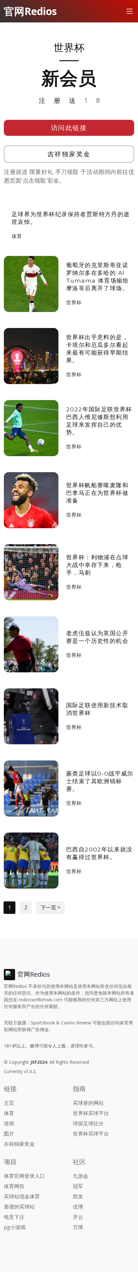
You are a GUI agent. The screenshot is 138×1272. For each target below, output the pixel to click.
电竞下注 (14, 1216)
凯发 (78, 1196)
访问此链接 (69, 127)
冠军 (78, 1186)
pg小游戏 (15, 1227)
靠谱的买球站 (19, 1206)
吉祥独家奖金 (69, 154)
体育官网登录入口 (24, 1175)
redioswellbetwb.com (41, 1000)
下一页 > (50, 907)
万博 (78, 1227)
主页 (9, 1102)
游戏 (9, 1123)
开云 (78, 1216)
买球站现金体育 (22, 1196)
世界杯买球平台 (91, 1113)
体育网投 (14, 1186)
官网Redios (30, 11)
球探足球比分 (88, 1123)
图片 (9, 1133)
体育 (17, 236)
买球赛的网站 (88, 1102)
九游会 (80, 1175)
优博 (78, 1206)
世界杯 (74, 302)
